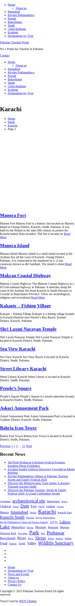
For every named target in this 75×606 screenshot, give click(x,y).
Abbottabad (5, 501)
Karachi (47, 511)
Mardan (30, 527)
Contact (4, 55)
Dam (24, 505)
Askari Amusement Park (24, 408)
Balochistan (15, 22)
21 (23, 446)
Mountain (53, 527)
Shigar (30, 538)
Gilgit (41, 506)
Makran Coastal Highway (25, 275)
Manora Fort (13, 215)
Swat (3, 543)
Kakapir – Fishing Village (25, 305)
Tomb (21, 543)
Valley (31, 543)
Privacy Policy (16, 581)
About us (21, 8)
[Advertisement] (37, 171)
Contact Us (14, 584)
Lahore (64, 522)
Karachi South (12, 517)
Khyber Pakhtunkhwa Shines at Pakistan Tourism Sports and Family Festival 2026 (38, 478)
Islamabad (14, 11)
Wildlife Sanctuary (55, 542)
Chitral (16, 506)
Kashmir (13, 32)
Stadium (59, 538)
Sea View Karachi (17, 348)
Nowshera (23, 533)
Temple (13, 543)
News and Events (18, 574)
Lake (5, 526)
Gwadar (60, 506)
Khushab (30, 518)
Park (34, 532)
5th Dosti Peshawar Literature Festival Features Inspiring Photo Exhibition (36, 464)
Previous (5, 446)
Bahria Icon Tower (18, 427)
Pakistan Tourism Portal (14, 42)
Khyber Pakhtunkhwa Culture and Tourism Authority (24, 522)
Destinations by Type (20, 36)
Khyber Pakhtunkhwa (21, 15)
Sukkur (68, 538)
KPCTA (54, 522)
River (21, 538)
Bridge (65, 501)
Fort (34, 506)
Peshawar (55, 532)
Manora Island (14, 245)
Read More (38, 297)
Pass (43, 533)
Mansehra (18, 527)
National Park (8, 533)
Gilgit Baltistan (17, 29)
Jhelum (33, 512)
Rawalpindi (8, 538)
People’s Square (16, 388)
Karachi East (65, 512)
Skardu (51, 539)
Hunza (4, 512)
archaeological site (28, 500)
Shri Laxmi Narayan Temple (28, 328)
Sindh (11, 25)
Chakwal (5, 506)
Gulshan (50, 506)
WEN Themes (28, 601)
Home (11, 4)
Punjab (12, 18)
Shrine (40, 538)
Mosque (40, 527)
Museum (64, 527)
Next (29, 446)
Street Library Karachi (23, 368)
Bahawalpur (53, 501)
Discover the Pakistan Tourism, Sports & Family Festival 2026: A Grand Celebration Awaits (37, 491)
